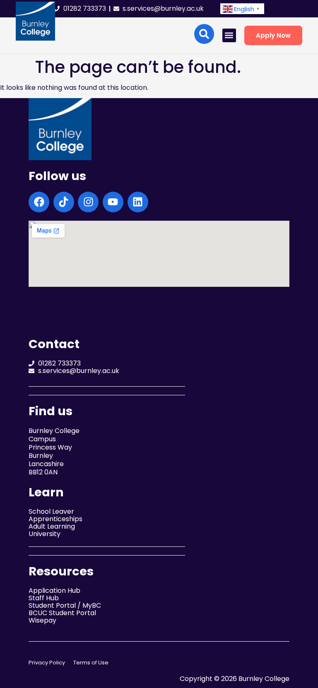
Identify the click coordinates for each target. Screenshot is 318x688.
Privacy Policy (47, 662)
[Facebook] (39, 202)
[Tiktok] (63, 202)
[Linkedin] (138, 202)
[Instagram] (88, 202)
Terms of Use (90, 662)
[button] (242, 9)
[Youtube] (113, 202)
